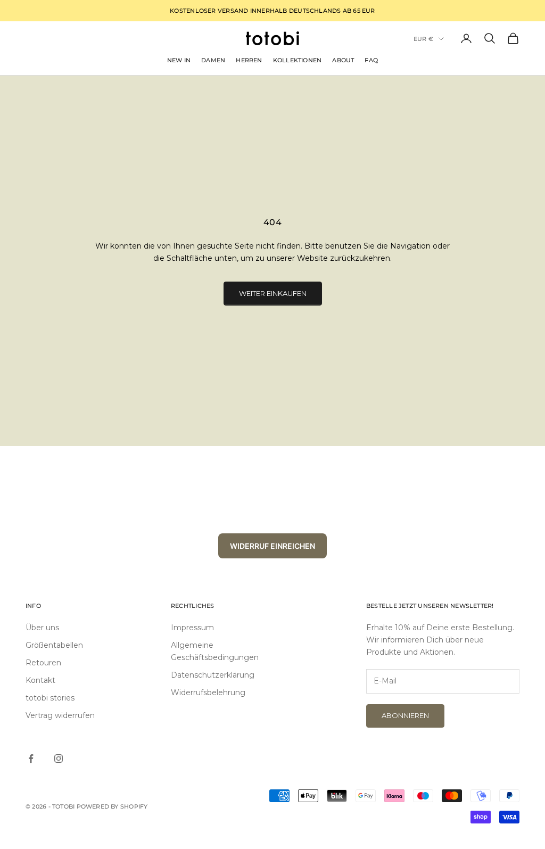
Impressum (192, 627)
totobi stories (50, 698)
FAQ (371, 60)
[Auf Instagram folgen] (58, 758)
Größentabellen (54, 645)
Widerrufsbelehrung (208, 692)
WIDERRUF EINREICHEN (272, 545)
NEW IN (179, 60)
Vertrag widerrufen (60, 715)
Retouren (43, 662)
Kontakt (40, 680)
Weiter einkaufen (273, 293)
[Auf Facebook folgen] (31, 758)
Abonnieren (405, 715)
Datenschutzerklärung (212, 675)
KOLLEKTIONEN (297, 60)
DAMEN (213, 60)
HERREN (249, 60)
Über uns (42, 627)
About (343, 60)
